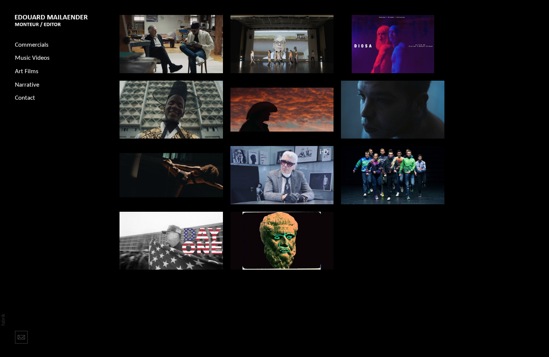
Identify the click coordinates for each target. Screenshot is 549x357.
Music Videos (32, 58)
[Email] (21, 336)
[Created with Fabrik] (3, 320)
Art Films (26, 71)
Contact (25, 98)
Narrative (27, 85)
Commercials (32, 45)
